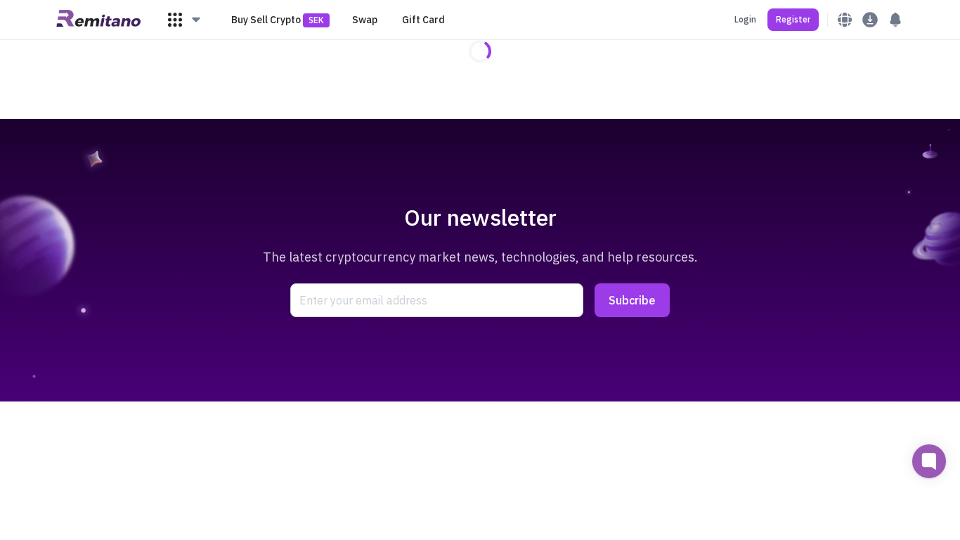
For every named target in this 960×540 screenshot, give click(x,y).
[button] (185, 19)
